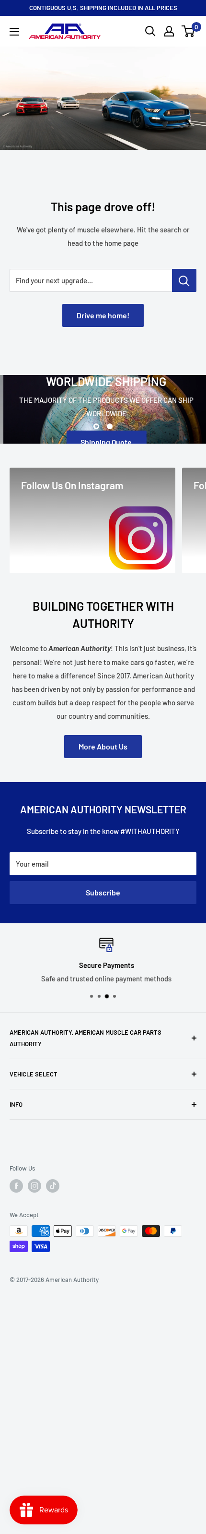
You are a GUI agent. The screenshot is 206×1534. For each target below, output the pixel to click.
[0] (189, 31)
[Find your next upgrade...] (184, 280)
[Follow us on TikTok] (52, 1186)
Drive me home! (103, 315)
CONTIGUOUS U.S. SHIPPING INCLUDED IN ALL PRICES (103, 8)
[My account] (169, 31)
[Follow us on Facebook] (16, 1186)
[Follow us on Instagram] (34, 1186)
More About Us (103, 746)
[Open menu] (14, 32)
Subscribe (103, 892)
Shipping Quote (103, 441)
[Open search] (150, 31)
